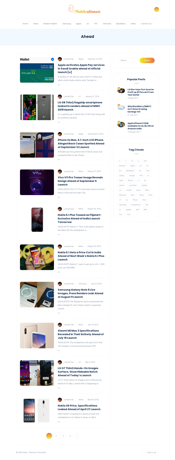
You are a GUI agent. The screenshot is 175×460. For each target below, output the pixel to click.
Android (122, 166)
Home (25, 23)
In (148, 176)
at (147, 166)
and (145, 161)
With (145, 210)
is (138, 180)
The (146, 205)
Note (150, 195)
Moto (147, 190)
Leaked (144, 185)
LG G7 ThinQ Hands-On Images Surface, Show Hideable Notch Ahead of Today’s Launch (78, 371)
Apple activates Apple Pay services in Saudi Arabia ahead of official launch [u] (81, 68)
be (120, 171)
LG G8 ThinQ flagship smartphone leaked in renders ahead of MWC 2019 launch (80, 106)
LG (88, 23)
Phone (135, 200)
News (36, 23)
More (138, 190)
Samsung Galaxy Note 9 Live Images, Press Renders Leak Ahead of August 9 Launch (80, 293)
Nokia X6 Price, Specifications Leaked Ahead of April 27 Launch (79, 407)
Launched (132, 185)
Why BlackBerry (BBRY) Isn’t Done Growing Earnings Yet (139, 109)
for (140, 171)
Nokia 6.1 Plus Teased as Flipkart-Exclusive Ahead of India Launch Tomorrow (80, 218)
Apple (78, 23)
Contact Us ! (146, 23)
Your (128, 214)
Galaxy (121, 176)
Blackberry (121, 23)
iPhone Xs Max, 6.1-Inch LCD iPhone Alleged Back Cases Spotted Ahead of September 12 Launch (81, 143)
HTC (96, 23)
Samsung (67, 23)
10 (132, 161)
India (121, 180)
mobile (128, 190)
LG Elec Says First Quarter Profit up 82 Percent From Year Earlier (141, 92)
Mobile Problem (50, 23)
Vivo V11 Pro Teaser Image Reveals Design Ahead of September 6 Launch (80, 181)
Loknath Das (69, 59)
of (120, 200)
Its (145, 180)
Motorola (107, 23)
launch (121, 185)
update (128, 210)
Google (132, 176)
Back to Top (151, 452)
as (141, 166)
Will (137, 210)
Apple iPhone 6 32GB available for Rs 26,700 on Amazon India (141, 126)
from (148, 171)
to (120, 210)
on (127, 200)
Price (144, 200)
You (120, 214)
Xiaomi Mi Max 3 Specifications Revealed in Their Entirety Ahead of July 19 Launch (81, 334)
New (132, 195)
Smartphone (135, 205)
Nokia (133, 23)
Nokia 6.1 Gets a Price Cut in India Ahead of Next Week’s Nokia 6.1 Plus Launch (81, 256)
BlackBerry (130, 171)
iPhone (130, 180)
